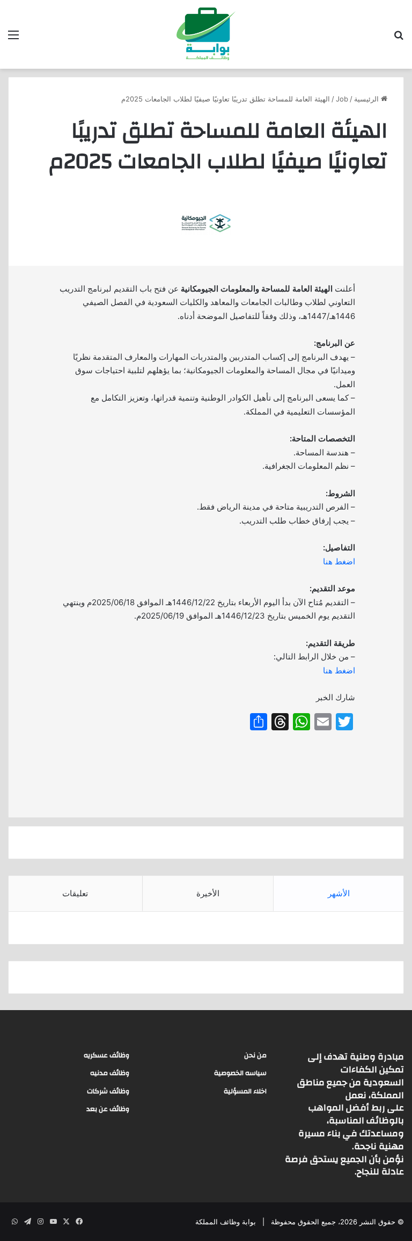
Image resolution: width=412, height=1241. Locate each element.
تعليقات (75, 893)
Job (342, 99)
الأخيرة (207, 893)
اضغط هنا (339, 561)
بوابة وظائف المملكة (225, 1221)
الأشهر (339, 893)
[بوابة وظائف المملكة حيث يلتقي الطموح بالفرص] (206, 34)
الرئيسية (367, 99)
